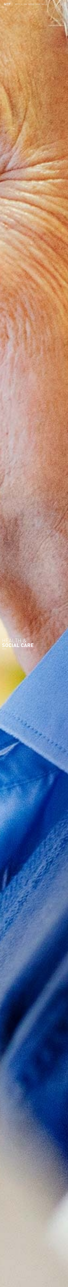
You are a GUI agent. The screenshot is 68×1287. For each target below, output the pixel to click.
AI (21, 4)
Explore (38, 4)
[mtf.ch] (5, 4)
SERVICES (17, 4)
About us (44, 4)
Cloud (25, 4)
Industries (31, 4)
